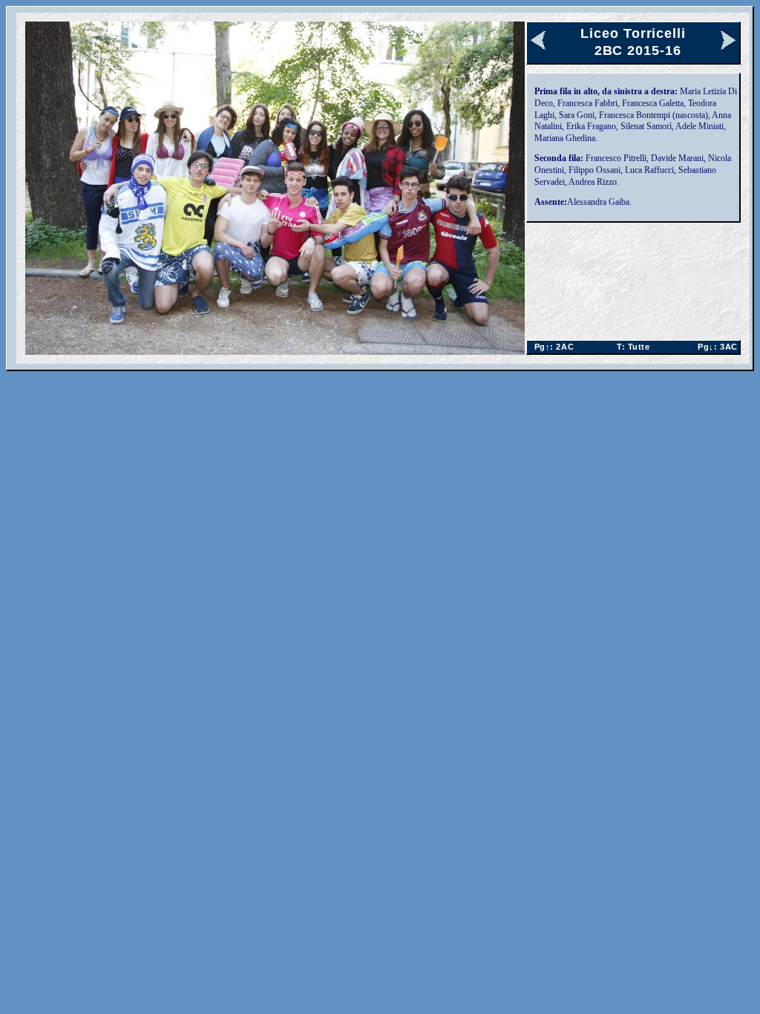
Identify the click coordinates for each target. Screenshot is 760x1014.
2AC (551, 346)
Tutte (633, 346)
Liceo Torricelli (632, 33)
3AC (715, 346)
